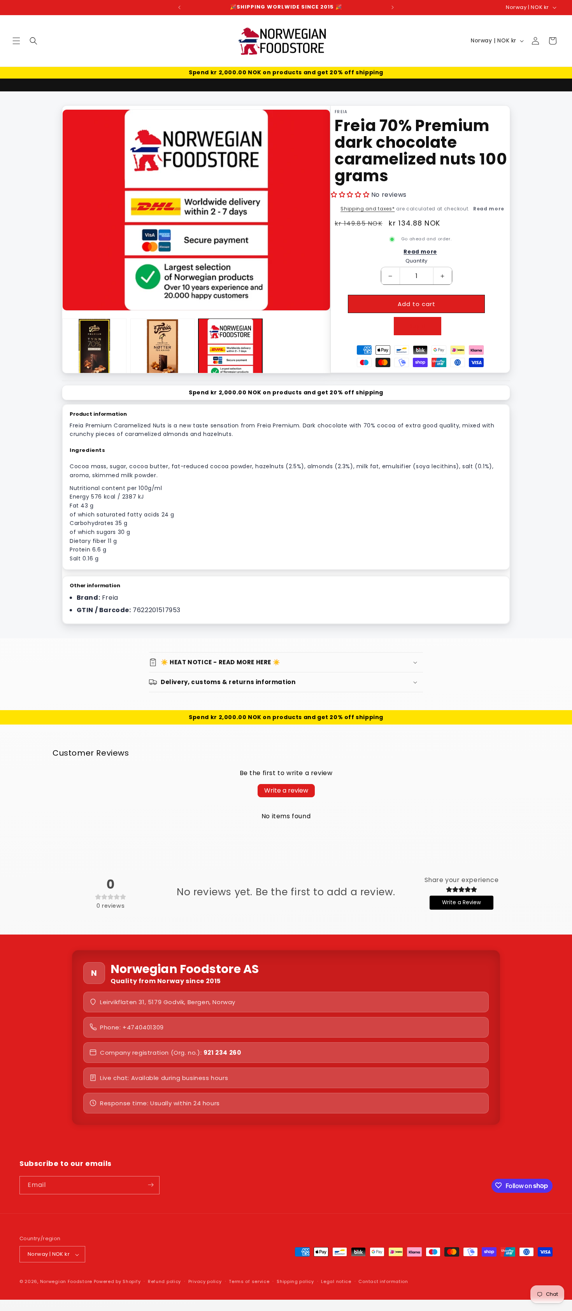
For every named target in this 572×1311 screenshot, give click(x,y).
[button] (16, 40)
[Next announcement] (392, 7)
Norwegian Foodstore (66, 1282)
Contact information (383, 1282)
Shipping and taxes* (367, 208)
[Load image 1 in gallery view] (94, 351)
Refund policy (164, 1282)
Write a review (286, 790)
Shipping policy (295, 1282)
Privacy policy (205, 1282)
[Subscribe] (150, 1185)
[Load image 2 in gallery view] (162, 351)
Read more (488, 208)
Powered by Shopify (117, 1282)
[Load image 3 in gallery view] (230, 351)
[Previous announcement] (179, 7)
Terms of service (249, 1282)
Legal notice (336, 1282)
